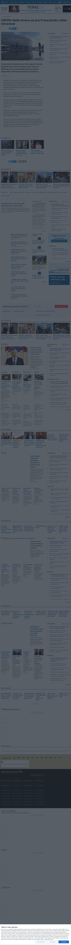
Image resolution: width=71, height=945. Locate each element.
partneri (7, 929)
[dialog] (35, 934)
